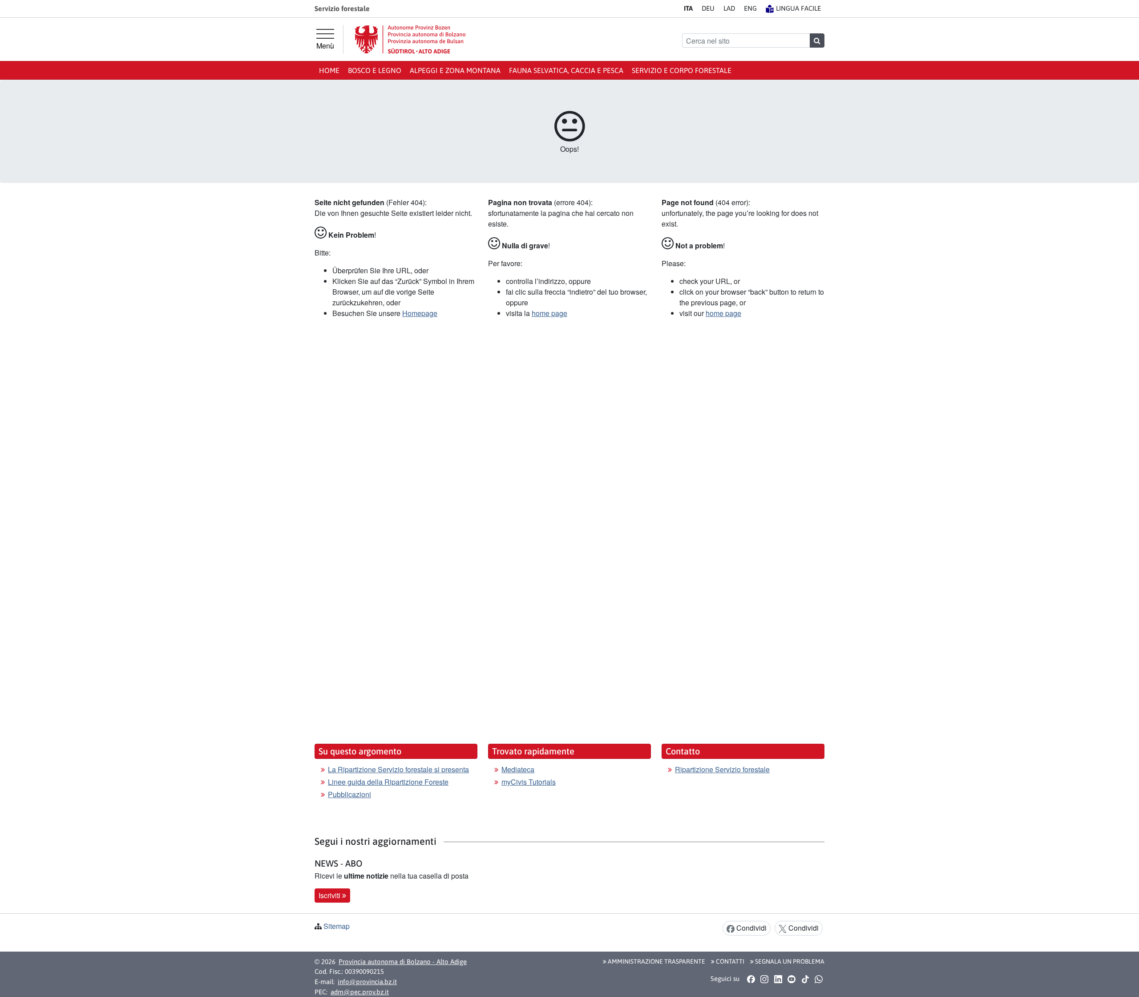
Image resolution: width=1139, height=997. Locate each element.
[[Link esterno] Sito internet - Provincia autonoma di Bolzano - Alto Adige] (410, 39)
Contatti (729, 961)
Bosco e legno (374, 70)
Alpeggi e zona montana (455, 70)
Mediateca (517, 769)
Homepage (419, 313)
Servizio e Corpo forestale (681, 70)
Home (329, 70)
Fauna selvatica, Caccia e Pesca (566, 70)
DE (708, 8)
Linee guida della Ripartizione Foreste (388, 782)
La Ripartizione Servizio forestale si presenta (398, 769)
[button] (750, 979)
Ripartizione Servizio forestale (722, 769)
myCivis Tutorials (528, 782)
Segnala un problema (789, 961)
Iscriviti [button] (330, 895)
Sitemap (336, 926)
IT (688, 8)
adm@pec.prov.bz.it (360, 992)
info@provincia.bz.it (367, 981)
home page (549, 313)
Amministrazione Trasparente (655, 961)
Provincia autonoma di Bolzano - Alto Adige (403, 961)
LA (729, 8)
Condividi (751, 928)
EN (750, 8)
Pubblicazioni (349, 794)
